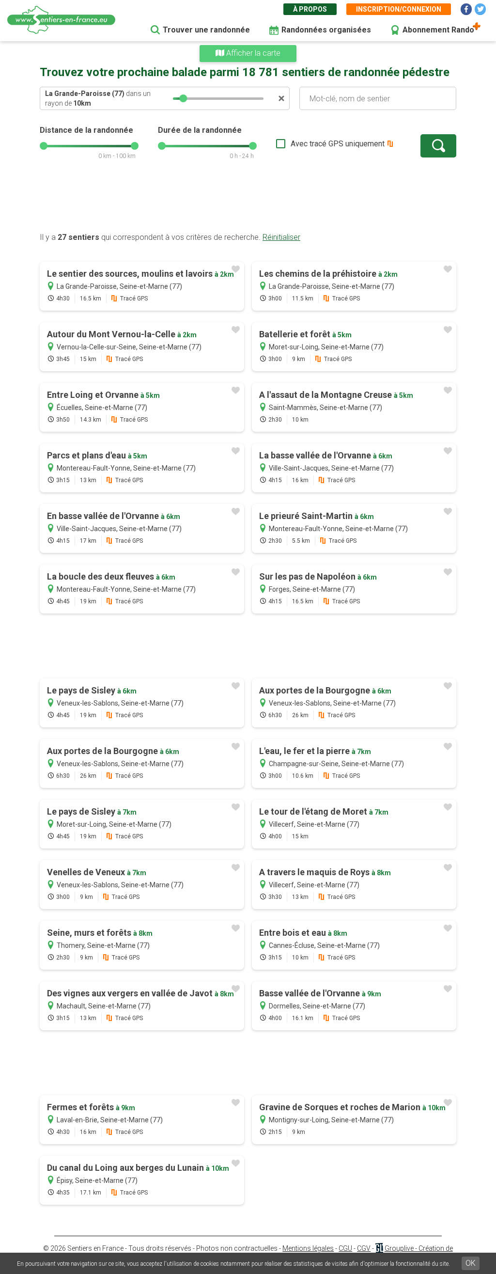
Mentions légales (308, 1248)
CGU (345, 1248)
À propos (310, 9)
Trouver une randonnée (206, 29)
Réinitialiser (281, 237)
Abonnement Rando (438, 29)
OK (470, 1263)
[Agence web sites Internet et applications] (379, 1248)
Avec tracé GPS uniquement (338, 143)
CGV (364, 1248)
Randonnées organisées (326, 29)
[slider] (183, 98)
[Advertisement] (248, 201)
